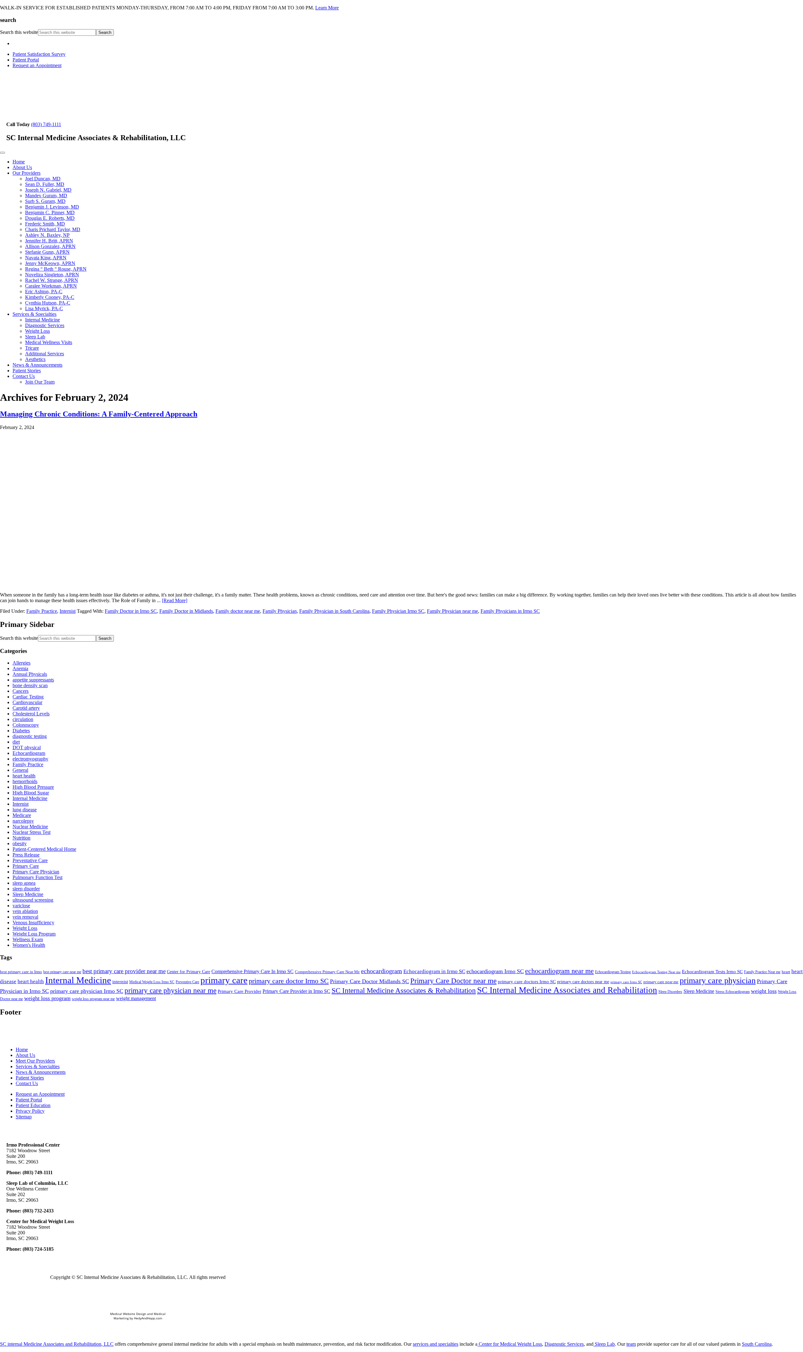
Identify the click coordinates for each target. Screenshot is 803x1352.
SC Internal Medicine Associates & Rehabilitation (404, 990)
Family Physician (280, 611)
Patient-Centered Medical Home (44, 849)
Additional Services (44, 353)
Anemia (20, 668)
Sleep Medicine (28, 894)
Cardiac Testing (28, 696)
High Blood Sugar (31, 792)
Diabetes (21, 730)
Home (19, 161)
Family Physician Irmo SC (398, 611)
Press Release (26, 854)
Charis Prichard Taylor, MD (52, 229)
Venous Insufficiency (33, 922)
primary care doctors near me (583, 981)
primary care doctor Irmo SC (289, 981)
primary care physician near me (170, 990)
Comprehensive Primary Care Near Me (327, 971)
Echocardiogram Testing (613, 972)
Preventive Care (187, 982)
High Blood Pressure (33, 787)
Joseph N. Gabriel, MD (48, 190)
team (631, 1344)
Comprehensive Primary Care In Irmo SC (252, 971)
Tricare (32, 348)
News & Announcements (37, 365)
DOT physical (27, 747)
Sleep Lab (35, 336)
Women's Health (29, 945)
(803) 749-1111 (46, 124)
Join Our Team (40, 381)
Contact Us (24, 376)
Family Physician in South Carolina (334, 611)
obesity (20, 843)
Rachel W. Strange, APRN (51, 280)
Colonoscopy (26, 725)
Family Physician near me (452, 611)
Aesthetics (35, 359)
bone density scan (30, 685)
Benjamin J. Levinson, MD (52, 206)
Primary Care (26, 866)
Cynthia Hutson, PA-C (47, 302)
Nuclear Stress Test (32, 832)
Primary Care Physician (36, 871)
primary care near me (660, 981)
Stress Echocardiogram (732, 991)
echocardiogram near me (559, 971)
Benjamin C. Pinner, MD (50, 212)
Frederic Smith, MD (45, 223)
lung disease (25, 809)
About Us (22, 167)
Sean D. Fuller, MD (44, 184)
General (20, 770)
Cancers (21, 691)
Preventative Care (30, 860)
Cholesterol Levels (31, 713)
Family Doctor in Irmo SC (131, 611)
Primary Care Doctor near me (453, 981)
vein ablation (25, 911)
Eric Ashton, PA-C (43, 291)
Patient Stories (27, 370)
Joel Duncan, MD (43, 178)
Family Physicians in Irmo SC (510, 611)
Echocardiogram (29, 753)
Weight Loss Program (34, 933)
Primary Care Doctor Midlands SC (369, 981)
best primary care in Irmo (21, 971)
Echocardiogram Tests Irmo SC (712, 971)
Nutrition (21, 837)
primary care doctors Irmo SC (527, 981)
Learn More (327, 7)
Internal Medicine (42, 319)
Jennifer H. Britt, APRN (49, 240)
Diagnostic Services (44, 325)
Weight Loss (37, 331)
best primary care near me (62, 972)
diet (16, 742)
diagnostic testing (30, 736)
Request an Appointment (37, 65)
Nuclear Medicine (30, 826)
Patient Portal (26, 59)
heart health (24, 775)
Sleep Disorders (670, 991)
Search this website (19, 32)
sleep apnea (24, 883)
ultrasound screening (33, 900)
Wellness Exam (28, 939)
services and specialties (435, 1344)
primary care (223, 980)
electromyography (30, 758)
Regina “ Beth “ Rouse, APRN (56, 269)
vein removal (25, 917)
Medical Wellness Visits (48, 342)
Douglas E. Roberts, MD (50, 218)
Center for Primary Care (188, 971)
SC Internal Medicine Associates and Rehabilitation (567, 990)
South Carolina (757, 1344)
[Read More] (174, 600)
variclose (21, 905)
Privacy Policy (30, 1111)
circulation (23, 719)
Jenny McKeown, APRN (50, 263)
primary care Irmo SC (626, 982)
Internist (68, 611)
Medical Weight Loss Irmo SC (151, 982)
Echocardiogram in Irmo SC (434, 971)
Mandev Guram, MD (46, 195)
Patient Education (33, 1105)
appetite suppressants (33, 679)
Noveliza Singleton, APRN (52, 274)
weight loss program (47, 998)
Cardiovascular (27, 702)
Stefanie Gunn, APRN (47, 252)
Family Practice (41, 611)
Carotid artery (26, 708)
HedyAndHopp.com (148, 1318)
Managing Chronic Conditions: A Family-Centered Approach (98, 414)
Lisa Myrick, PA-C (44, 308)
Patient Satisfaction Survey (39, 54)
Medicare (22, 815)
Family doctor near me (237, 611)
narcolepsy (23, 821)
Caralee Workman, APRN (51, 286)
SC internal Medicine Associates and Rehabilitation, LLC (57, 1344)
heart (786, 971)
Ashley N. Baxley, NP (47, 235)
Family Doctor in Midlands (186, 611)
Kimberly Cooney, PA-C (49, 297)
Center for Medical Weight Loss (509, 1344)
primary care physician (718, 980)
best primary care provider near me (124, 971)
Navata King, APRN (45, 257)
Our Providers (26, 173)
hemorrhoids (25, 781)
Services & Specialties (34, 314)
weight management (136, 998)
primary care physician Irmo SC (86, 991)
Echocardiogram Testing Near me (656, 972)
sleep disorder (26, 888)
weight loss (764, 991)
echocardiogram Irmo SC (495, 971)
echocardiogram (381, 971)
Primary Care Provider (239, 991)
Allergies (21, 662)
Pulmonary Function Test (37, 877)
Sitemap (24, 1116)
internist (120, 981)
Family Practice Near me (762, 972)
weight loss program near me (93, 999)
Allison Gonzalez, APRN (50, 246)
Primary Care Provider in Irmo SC (296, 991)
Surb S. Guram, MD (45, 201)
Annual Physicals (30, 674)
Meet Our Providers (35, 1060)
